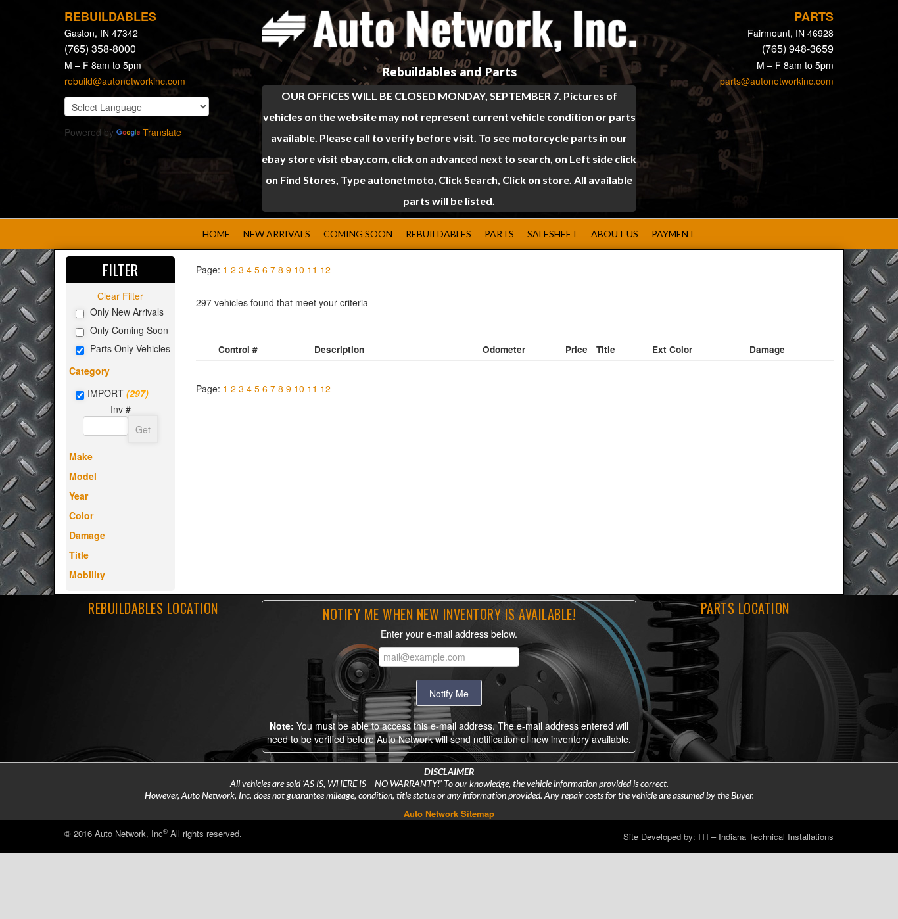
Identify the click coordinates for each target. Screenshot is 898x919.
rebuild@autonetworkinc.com (124, 80)
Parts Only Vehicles (130, 348)
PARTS (499, 233)
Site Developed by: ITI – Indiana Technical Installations (728, 836)
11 (312, 269)
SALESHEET (552, 233)
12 (325, 269)
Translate (162, 132)
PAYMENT (673, 233)
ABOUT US (614, 233)
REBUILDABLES (438, 233)
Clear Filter (120, 295)
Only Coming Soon (129, 330)
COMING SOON (357, 233)
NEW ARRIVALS (276, 233)
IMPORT (105, 393)
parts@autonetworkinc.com (777, 80)
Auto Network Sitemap (449, 813)
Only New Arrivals (127, 311)
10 (299, 269)
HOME (216, 233)
